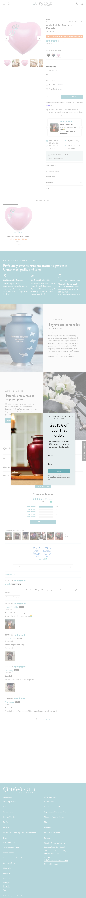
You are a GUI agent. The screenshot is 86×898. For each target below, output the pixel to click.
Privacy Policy (56, 477)
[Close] (72, 416)
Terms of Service (66, 477)
